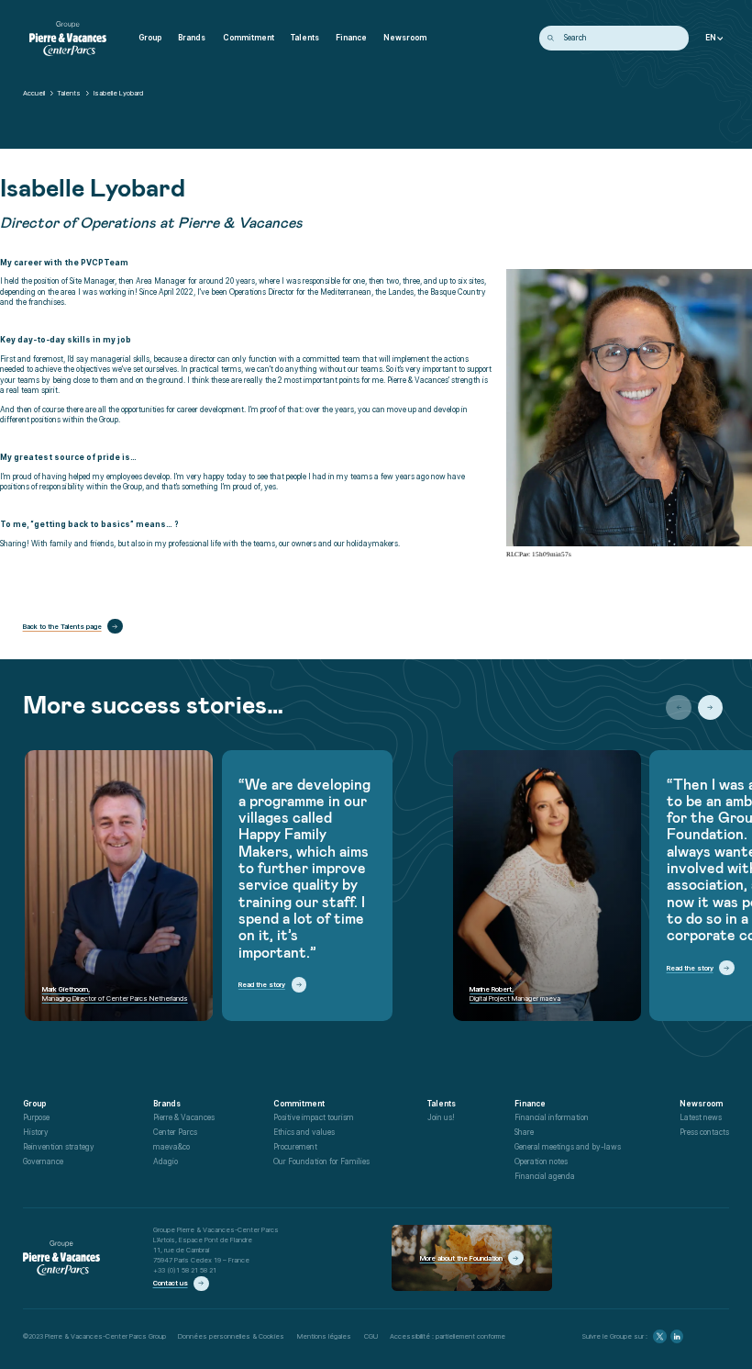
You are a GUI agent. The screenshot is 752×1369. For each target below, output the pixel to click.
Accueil (34, 92)
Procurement (295, 1146)
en (710, 38)
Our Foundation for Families (321, 1161)
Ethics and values (304, 1132)
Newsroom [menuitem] (404, 37)
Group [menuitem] (149, 37)
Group (34, 1103)
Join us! (441, 1117)
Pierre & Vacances (184, 1117)
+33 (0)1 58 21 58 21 (184, 1269)
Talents (69, 92)
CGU (371, 1336)
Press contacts (704, 1132)
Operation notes (541, 1161)
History (36, 1132)
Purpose (36, 1117)
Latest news (701, 1117)
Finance (530, 1103)
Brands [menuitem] (191, 37)
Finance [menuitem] (351, 37)
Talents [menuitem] (305, 37)
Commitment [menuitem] (248, 37)
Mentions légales (324, 1336)
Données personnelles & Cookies (231, 1336)
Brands (167, 1103)
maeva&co (171, 1146)
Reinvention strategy (58, 1146)
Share (524, 1132)
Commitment (299, 1103)
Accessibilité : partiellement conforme (447, 1336)
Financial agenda (544, 1176)
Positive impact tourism (313, 1117)
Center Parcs (175, 1132)
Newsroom (701, 1103)
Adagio (165, 1161)
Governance (43, 1161)
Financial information (551, 1117)
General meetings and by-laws (567, 1146)
